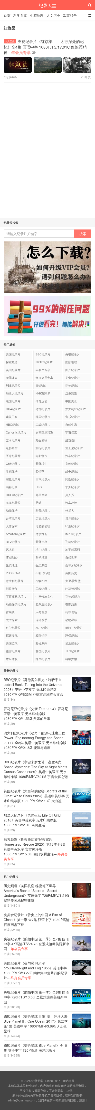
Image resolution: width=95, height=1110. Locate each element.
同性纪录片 (72, 479)
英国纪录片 (13, 370)
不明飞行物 (43, 573)
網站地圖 (68, 1081)
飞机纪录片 (72, 541)
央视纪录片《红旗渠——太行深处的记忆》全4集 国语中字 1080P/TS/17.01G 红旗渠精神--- (45, 47)
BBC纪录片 (43, 354)
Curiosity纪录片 (16, 432)
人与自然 (41, 612)
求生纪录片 (43, 549)
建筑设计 (71, 440)
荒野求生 (41, 463)
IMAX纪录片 (73, 534)
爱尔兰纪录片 (44, 604)
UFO (39, 487)
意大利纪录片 (14, 581)
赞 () (88, 77)
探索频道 (12, 362)
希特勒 (40, 471)
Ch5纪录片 (13, 463)
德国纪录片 (43, 417)
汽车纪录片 (72, 456)
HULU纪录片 (14, 495)
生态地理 (37, 15)
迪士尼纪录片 (74, 448)
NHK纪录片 (43, 393)
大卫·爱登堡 (73, 581)
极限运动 (41, 635)
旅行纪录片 (43, 448)
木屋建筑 (12, 659)
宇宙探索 (71, 432)
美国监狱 (12, 643)
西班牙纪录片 (74, 565)
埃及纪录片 (72, 643)
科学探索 (20, 15)
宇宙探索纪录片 (16, 596)
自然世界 (71, 557)
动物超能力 (72, 596)
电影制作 (41, 456)
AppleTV (41, 581)
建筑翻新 (41, 534)
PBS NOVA (13, 573)
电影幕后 (12, 448)
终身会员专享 (44, 377)
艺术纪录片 (13, 440)
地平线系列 (72, 549)
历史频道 (71, 393)
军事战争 (70, 15)
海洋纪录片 (13, 502)
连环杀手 (41, 620)
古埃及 (10, 612)
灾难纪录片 (72, 463)
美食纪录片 (72, 377)
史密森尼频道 (44, 432)
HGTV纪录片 (73, 588)
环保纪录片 (72, 635)
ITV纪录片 (12, 557)
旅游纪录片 (13, 651)
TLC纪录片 (72, 651)
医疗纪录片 (13, 456)
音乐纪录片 (72, 417)
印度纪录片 (72, 526)
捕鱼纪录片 (43, 659)
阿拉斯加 (12, 588)
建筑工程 (12, 417)
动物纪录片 (72, 385)
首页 (7, 15)
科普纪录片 (43, 510)
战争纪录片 (72, 471)
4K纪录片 (42, 385)
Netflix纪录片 (44, 362)
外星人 (69, 510)
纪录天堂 (47, 5)
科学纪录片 (13, 627)
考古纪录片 (43, 409)
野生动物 (41, 440)
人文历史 (53, 15)
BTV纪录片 (13, 541)
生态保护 (12, 471)
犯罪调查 (12, 377)
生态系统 (41, 565)
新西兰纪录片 (74, 627)
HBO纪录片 (13, 424)
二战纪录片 (43, 424)
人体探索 (12, 526)
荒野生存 (41, 541)
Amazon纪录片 (16, 534)
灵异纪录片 (72, 518)
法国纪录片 (13, 401)
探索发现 (12, 635)
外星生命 (41, 495)
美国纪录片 (13, 354)
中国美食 (71, 401)
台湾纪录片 (13, 518)
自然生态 (71, 424)
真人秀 (69, 495)
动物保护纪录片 (16, 604)
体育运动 (41, 401)
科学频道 (41, 557)
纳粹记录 (12, 487)
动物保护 (12, 510)
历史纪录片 (43, 518)
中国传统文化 (44, 596)
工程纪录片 (43, 588)
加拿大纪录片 (14, 393)
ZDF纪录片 (43, 627)
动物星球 (71, 620)
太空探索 (12, 620)
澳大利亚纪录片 (75, 409)
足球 (38, 502)
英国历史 (71, 573)
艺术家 (10, 549)
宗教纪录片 (13, 479)
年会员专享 (43, 370)
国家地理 (71, 362)
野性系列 (41, 643)
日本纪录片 (43, 479)
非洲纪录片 (72, 487)
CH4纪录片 (13, 409)
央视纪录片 (72, 354)
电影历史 (71, 604)
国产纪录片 (72, 370)
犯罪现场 (71, 612)
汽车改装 (71, 502)
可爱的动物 (43, 526)
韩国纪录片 (43, 651)
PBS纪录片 (13, 385)
